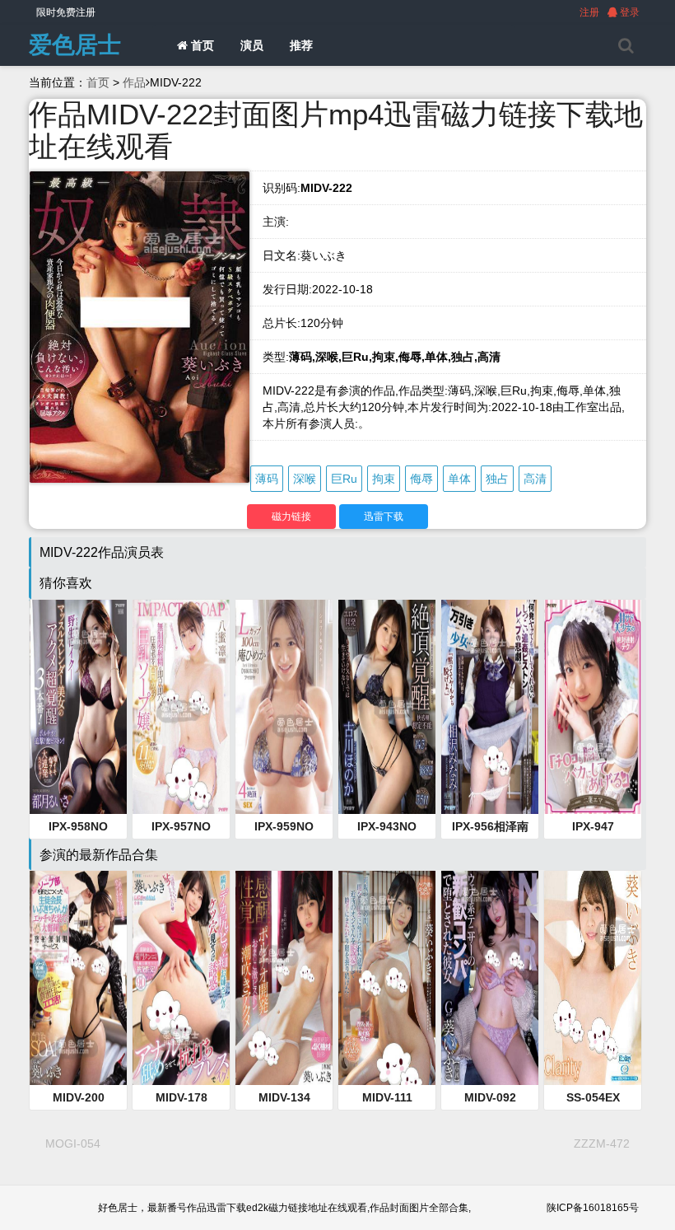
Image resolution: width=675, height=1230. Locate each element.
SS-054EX (593, 1097)
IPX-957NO (181, 826)
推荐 (301, 45)
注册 (589, 12)
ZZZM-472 (602, 1143)
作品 (134, 82)
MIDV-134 (284, 1097)
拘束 (383, 478)
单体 (459, 478)
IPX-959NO (284, 826)
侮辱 (421, 478)
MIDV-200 (79, 1097)
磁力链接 (291, 516)
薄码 (266, 478)
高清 (535, 478)
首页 (201, 45)
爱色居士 (75, 45)
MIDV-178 (181, 1097)
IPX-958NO (78, 826)
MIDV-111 (387, 1097)
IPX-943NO (387, 826)
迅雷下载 (383, 516)
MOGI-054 (72, 1143)
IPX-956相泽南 (490, 826)
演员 (251, 45)
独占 (497, 478)
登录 (628, 12)
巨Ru (344, 478)
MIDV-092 (490, 1097)
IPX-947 (593, 826)
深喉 (304, 478)
